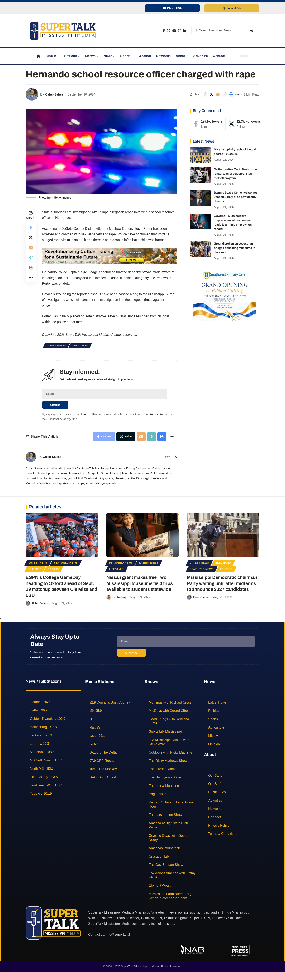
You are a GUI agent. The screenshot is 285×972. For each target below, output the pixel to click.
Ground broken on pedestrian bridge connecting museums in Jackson (234, 248)
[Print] (231, 94)
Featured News (56, 345)
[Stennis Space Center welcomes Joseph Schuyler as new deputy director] (200, 198)
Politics (226, 569)
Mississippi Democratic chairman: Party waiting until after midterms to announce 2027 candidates (223, 583)
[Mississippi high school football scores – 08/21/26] (200, 155)
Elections (223, 562)
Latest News (80, 345)
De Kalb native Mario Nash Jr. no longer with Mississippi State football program (235, 174)
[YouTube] (174, 31)
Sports (53, 569)
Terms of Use (89, 414)
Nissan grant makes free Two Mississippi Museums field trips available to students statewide (139, 583)
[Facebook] (164, 31)
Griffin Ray (119, 597)
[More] (237, 94)
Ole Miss (35, 569)
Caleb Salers (54, 94)
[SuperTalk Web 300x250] (224, 294)
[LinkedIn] (184, 31)
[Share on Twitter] (211, 94)
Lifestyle (116, 569)
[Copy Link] (224, 94)
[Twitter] (168, 31)
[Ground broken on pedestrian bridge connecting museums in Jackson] (200, 249)
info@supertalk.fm (119, 934)
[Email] (218, 94)
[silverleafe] (109, 256)
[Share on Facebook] (205, 94)
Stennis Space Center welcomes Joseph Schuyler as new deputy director (235, 197)
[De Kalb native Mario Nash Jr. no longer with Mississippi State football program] (200, 175)
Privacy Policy (158, 414)
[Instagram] (179, 31)
